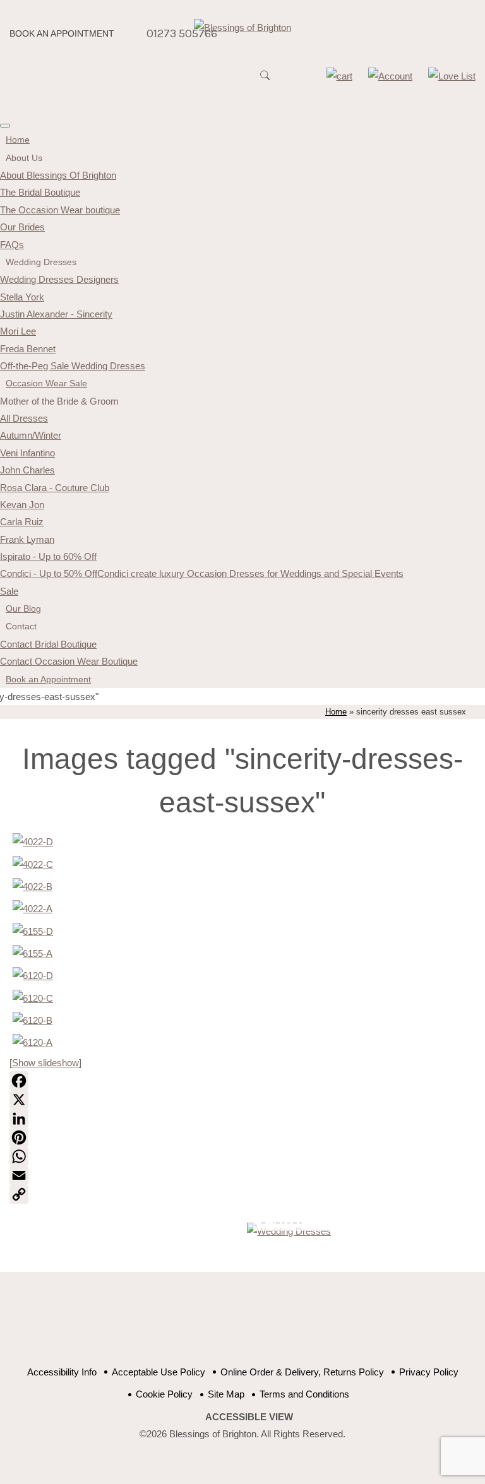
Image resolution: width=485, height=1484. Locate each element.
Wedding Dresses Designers (59, 279)
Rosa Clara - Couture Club (54, 487)
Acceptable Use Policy (158, 1372)
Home (18, 139)
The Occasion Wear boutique (60, 210)
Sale (9, 591)
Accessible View (249, 1416)
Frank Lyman (27, 539)
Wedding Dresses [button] (41, 262)
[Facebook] (242, 1080)
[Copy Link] (242, 1194)
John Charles (27, 470)
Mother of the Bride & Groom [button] (59, 401)
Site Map (226, 1394)
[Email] (242, 1175)
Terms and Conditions (304, 1394)
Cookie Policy (164, 1394)
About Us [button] (24, 158)
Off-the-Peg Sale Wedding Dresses (72, 365)
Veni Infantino (27, 453)
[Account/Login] (390, 76)
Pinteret (263, 1325)
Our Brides (22, 227)
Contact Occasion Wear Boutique (69, 661)
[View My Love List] (452, 76)
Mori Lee (18, 331)
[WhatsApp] (242, 1156)
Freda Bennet (28, 348)
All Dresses (24, 418)
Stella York (22, 297)
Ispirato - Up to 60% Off (48, 556)
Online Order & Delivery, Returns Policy (302, 1372)
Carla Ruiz (22, 521)
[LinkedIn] (242, 1118)
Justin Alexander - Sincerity (56, 314)
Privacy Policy (428, 1372)
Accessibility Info (62, 1372)
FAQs (12, 244)
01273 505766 (182, 33)
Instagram (294, 1325)
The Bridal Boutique (40, 192)
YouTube (231, 1325)
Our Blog (23, 608)
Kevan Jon (22, 504)
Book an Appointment (61, 34)
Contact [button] (21, 626)
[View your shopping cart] (339, 76)
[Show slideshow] (45, 1062)
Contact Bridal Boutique (48, 644)
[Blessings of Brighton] (242, 27)
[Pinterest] (242, 1137)
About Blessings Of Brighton (58, 175)
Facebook (200, 1325)
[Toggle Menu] (5, 126)
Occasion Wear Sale (46, 383)
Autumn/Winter (30, 435)
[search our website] (265, 81)
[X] (242, 1099)
